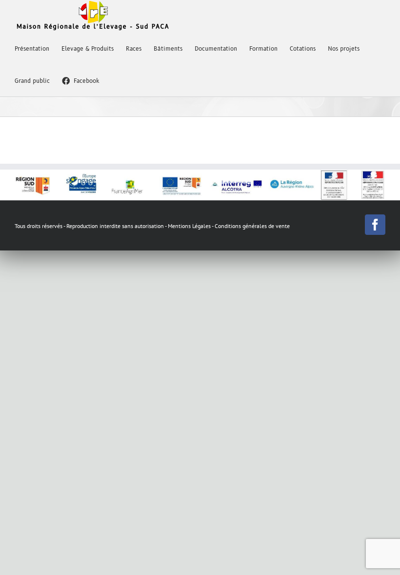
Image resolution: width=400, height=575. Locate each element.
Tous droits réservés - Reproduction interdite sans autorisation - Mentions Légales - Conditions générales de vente (152, 226)
